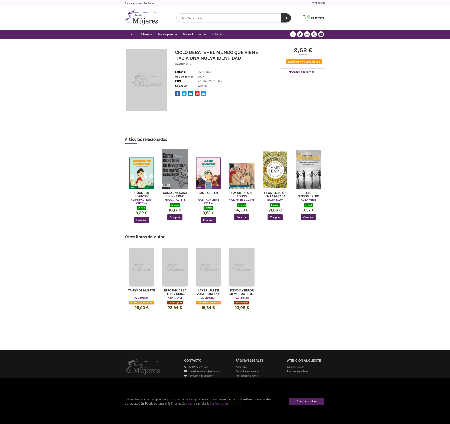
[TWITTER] (300, 34)
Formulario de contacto (201, 375)
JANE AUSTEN (208, 193)
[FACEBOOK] (293, 34)
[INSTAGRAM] (307, 34)
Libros (145, 34)
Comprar (141, 219)
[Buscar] (286, 18)
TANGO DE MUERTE (141, 290)
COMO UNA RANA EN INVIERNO (175, 194)
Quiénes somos (133, 3)
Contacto (149, 3)
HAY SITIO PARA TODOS (241, 194)
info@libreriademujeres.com (203, 371)
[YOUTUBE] (321, 34)
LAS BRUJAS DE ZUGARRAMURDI (208, 292)
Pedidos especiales (297, 371)
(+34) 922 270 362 (198, 366)
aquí (190, 403)
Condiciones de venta (247, 371)
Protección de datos (247, 375)
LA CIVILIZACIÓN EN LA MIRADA (275, 194)
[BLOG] (314, 34)
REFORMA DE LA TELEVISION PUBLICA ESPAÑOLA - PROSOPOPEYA (175, 292)
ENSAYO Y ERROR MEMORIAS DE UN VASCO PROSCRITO (242, 292)
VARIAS (202, 85)
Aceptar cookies (307, 401)
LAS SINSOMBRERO (308, 194)
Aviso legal (241, 366)
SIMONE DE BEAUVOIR (142, 194)
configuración (219, 403)
